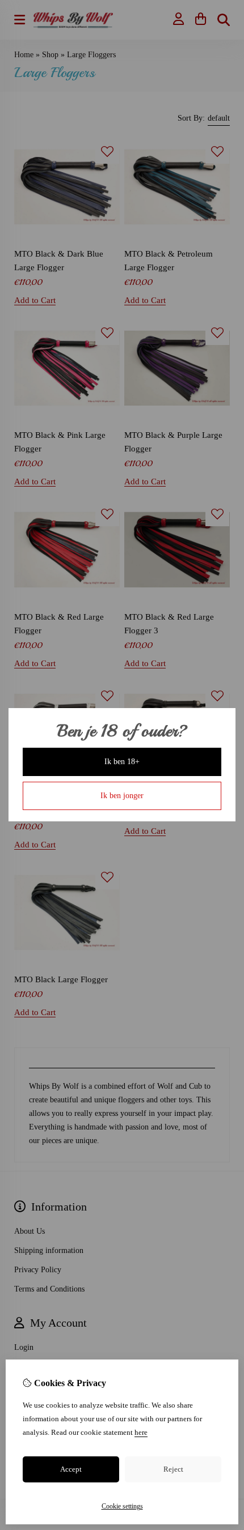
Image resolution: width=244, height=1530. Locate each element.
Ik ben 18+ (122, 761)
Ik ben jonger (122, 795)
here (141, 1432)
